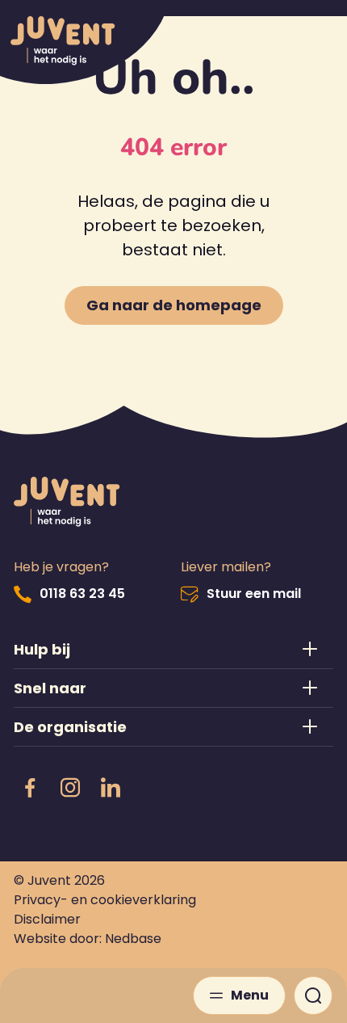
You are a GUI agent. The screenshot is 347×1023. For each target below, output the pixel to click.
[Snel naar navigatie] (174, 688)
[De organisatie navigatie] (174, 727)
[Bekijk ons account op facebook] (30, 789)
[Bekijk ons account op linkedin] (110, 789)
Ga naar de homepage (173, 305)
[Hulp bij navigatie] (174, 649)
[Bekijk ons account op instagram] (70, 789)
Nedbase (133, 938)
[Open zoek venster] (313, 995)
